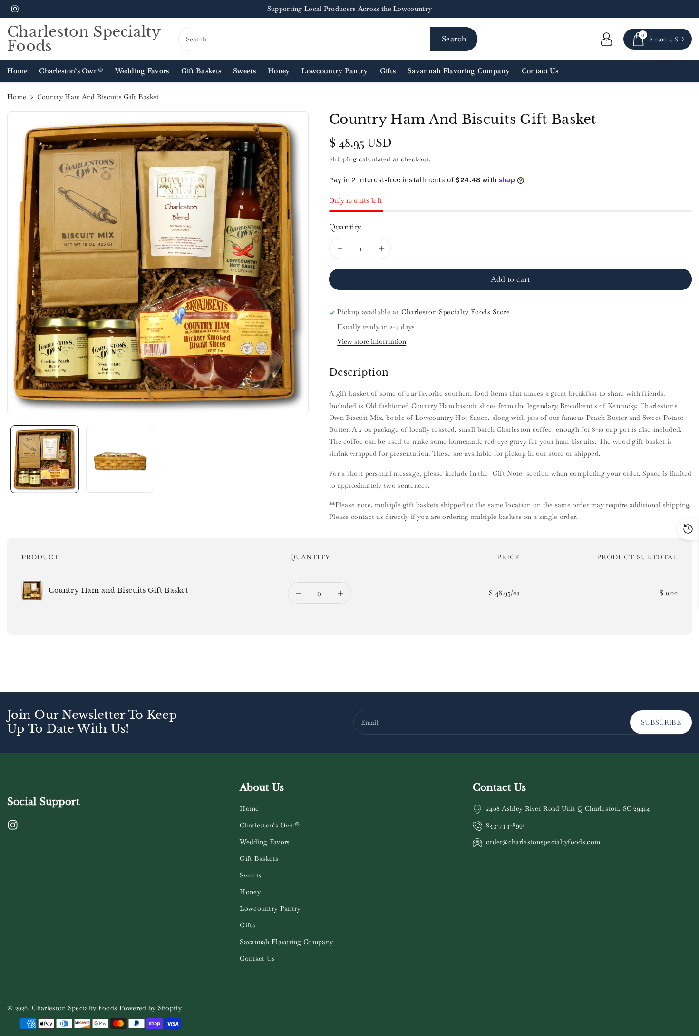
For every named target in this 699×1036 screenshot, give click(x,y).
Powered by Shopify (150, 1008)
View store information (371, 341)
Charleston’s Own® (270, 825)
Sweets (251, 875)
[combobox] (328, 39)
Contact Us (257, 958)
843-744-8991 (505, 825)
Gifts (247, 925)
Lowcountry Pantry (270, 908)
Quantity (345, 227)
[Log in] (606, 39)
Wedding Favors (265, 841)
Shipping (343, 159)
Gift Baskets (259, 858)
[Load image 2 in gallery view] (120, 459)
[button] (657, 39)
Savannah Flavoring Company (286, 941)
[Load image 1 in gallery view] (44, 459)
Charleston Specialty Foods (74, 1008)
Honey (250, 891)
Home (16, 96)
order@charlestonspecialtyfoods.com (543, 841)
